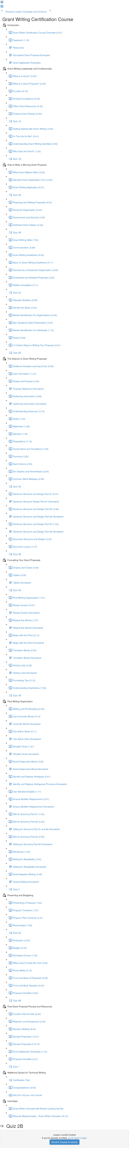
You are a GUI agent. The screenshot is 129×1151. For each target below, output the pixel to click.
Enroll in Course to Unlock (64, 1142)
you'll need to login (77, 1137)
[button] (2, 2)
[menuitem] (2, 7)
